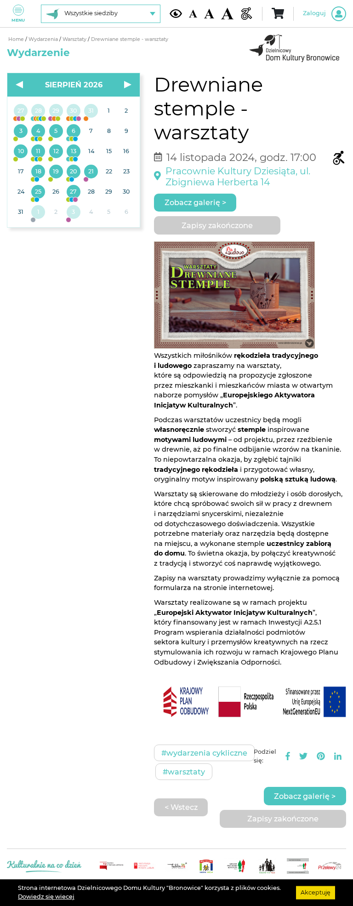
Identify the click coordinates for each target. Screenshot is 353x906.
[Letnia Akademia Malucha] (20, 131)
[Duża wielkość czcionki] (227, 14)
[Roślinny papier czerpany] (73, 212)
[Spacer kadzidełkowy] (91, 172)
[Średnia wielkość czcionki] (209, 13)
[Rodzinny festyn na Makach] (38, 212)
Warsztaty (75, 39)
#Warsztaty (184, 771)
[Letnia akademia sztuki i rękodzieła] (91, 111)
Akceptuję (315, 892)
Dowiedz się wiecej (46, 896)
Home (16, 39)
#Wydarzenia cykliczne (204, 752)
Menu (18, 20)
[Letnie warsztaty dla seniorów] (56, 131)
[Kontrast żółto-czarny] (176, 13)
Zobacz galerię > (195, 202)
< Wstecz (181, 807)
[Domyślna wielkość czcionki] (193, 13)
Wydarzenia (43, 39)
